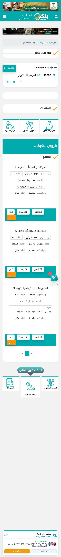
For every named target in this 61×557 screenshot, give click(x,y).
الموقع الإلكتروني (26, 75)
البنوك (42, 42)
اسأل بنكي (17, 551)
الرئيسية (52, 42)
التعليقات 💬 (43, 551)
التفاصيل (38, 212)
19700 (47, 75)
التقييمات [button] (23, 212)
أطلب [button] (11, 217)
